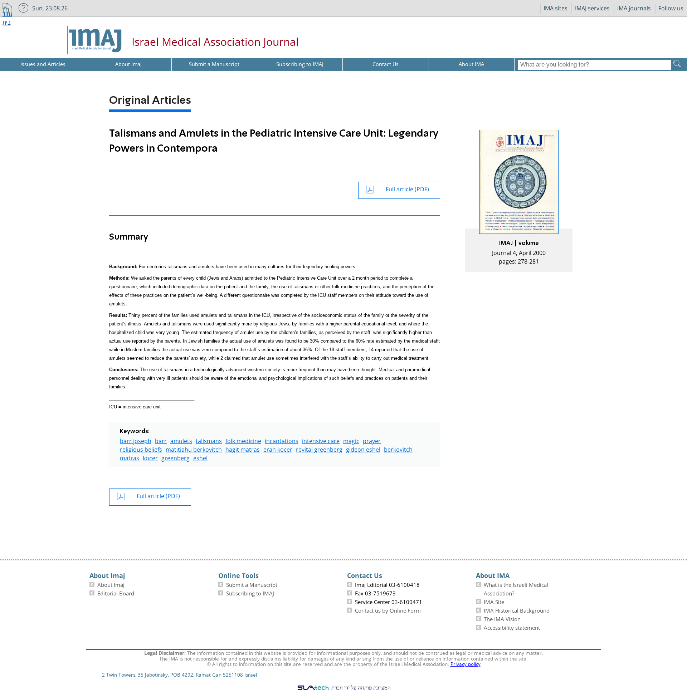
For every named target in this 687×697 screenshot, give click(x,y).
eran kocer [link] (277, 449)
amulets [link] (181, 440)
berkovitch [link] (398, 449)
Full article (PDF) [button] (407, 188)
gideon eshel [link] (363, 449)
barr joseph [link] (135, 440)
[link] (518, 201)
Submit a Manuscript (251, 584)
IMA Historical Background (517, 609)
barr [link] (161, 440)
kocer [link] (150, 457)
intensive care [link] (321, 440)
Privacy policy (465, 663)
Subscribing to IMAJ (250, 592)
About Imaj (111, 584)
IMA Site (494, 601)
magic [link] (351, 440)
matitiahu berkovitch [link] (194, 449)
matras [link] (129, 457)
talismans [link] (209, 440)
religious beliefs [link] (141, 449)
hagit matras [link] (242, 449)
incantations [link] (281, 440)
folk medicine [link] (243, 440)
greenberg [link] (175, 457)
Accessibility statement (512, 627)
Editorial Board (115, 592)
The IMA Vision (502, 618)
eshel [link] (200, 457)
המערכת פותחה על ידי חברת (360, 687)
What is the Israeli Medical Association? (516, 588)
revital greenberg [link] (319, 449)
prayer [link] (372, 440)
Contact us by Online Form (388, 609)
